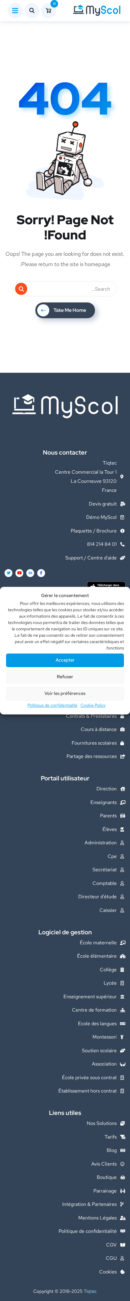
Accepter (65, 660)
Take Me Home (70, 310)
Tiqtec (90, 1291)
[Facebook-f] (41, 573)
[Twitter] (8, 573)
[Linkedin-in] (30, 573)
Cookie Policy (93, 705)
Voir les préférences (65, 694)
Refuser (65, 677)
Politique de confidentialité (52, 705)
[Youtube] (19, 573)
